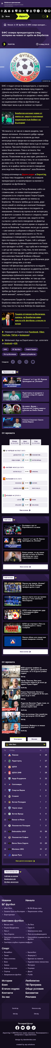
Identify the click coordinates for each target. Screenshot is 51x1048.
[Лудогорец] (2, 11)
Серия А (13, 495)
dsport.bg (11, 44)
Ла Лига (14, 479)
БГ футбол (20, 25)
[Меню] (3, 16)
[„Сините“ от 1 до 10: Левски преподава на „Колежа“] (25, 543)
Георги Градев (31, 349)
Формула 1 (32, 955)
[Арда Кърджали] (16, 11)
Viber (41, 332)
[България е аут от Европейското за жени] (25, 529)
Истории (7, 980)
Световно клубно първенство (16, 942)
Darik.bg (15, 1008)
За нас (6, 997)
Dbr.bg (36, 1014)
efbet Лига (15, 451)
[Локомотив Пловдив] (45, 11)
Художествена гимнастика (38, 962)
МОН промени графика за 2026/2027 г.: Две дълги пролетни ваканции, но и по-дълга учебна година (34, 670)
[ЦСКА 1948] (12, 11)
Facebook (33, 332)
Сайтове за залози (11, 876)
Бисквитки (32, 992)
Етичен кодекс (11, 988)
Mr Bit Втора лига (34, 908)
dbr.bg (23, 676)
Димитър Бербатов (28, 354)
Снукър (7, 971)
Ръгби (30, 975)
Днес (25, 442)
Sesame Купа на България (14, 911)
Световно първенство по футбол (14, 938)
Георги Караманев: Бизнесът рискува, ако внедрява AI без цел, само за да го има (34, 693)
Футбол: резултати (11, 882)
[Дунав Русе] (42, 11)
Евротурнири (9, 915)
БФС (5, 349)
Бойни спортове (10, 968)
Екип (5, 984)
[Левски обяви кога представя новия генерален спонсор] (25, 641)
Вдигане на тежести (35, 959)
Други (30, 942)
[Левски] (5, 11)
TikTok (14, 335)
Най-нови (7, 520)
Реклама (31, 997)
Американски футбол (12, 975)
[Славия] (31, 11)
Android (8, 343)
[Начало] (5, 25)
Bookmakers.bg (10, 879)
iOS (15, 343)
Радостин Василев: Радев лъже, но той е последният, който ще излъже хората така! (35, 705)
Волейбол (8, 952)
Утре (36, 442)
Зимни (6, 965)
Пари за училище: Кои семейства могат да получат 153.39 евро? (34, 715)
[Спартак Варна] (27, 11)
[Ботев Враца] (38, 11)
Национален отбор (35, 911)
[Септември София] (24, 11)
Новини (6, 900)
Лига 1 (6, 931)
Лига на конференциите (37, 934)
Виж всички (24, 510)
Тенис (6, 955)
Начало (10, 25)
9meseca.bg (36, 1008)
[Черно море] (34, 11)
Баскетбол (32, 952)
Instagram (24, 335)
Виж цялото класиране (24, 861)
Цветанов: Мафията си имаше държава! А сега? (33, 726)
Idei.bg (15, 1014)
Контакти (7, 992)
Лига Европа (9, 934)
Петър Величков (10, 354)
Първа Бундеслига (11, 928)
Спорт (5, 948)
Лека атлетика (9, 959)
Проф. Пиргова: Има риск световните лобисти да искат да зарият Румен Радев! (34, 682)
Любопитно (32, 980)
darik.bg (24, 688)
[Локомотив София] (49, 11)
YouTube (6, 335)
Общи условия (35, 988)
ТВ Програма (33, 984)
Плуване (31, 968)
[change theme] (47, 16)
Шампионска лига (35, 931)
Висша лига (15, 467)
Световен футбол (13, 920)
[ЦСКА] (9, 11)
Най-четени (8, 578)
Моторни (31, 965)
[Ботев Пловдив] (20, 11)
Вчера (14, 442)
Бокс (6, 962)
